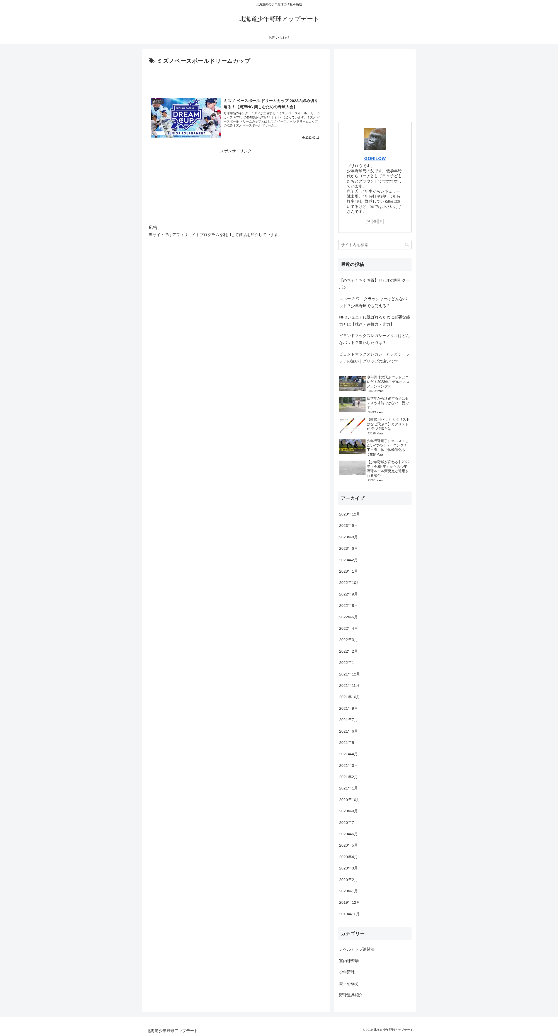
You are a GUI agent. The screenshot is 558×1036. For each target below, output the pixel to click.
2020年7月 (348, 822)
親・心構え (349, 984)
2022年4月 (348, 628)
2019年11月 (349, 914)
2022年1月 (348, 662)
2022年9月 (348, 594)
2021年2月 (348, 777)
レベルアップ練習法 (356, 949)
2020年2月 (348, 880)
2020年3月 (348, 868)
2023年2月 (348, 560)
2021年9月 (348, 708)
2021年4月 (348, 754)
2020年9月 (348, 811)
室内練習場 (349, 961)
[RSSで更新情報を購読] (381, 221)
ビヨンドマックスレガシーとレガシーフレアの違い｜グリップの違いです (374, 357)
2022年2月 (348, 651)
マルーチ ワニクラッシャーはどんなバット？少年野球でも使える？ (373, 302)
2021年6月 (348, 731)
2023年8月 (348, 537)
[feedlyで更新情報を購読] (375, 221)
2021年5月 (348, 742)
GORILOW (375, 158)
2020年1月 (348, 891)
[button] (407, 244)
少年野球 (347, 972)
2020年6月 (348, 834)
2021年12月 (349, 674)
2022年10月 (349, 582)
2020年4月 (348, 857)
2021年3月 (348, 765)
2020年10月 (349, 800)
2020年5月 (348, 845)
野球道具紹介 (351, 995)
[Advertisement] (236, 78)
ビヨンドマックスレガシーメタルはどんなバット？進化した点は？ (374, 339)
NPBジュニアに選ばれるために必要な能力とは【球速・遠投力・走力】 (374, 320)
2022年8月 (348, 605)
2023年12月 (349, 514)
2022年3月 (348, 640)
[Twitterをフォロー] (368, 221)
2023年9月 (348, 525)
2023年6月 (348, 548)
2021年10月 (349, 697)
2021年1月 (348, 788)
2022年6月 (348, 617)
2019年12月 (349, 902)
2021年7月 (348, 720)
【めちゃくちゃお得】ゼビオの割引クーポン (374, 283)
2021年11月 (349, 685)
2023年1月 (348, 571)
